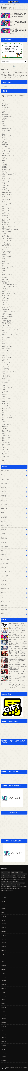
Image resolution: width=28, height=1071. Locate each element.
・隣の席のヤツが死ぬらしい (8, 346)
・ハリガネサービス (6, 380)
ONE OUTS (7, 872)
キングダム (4, 550)
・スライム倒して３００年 (8, 293)
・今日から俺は (5, 185)
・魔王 (2, 412)
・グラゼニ (4, 201)
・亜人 (2, 112)
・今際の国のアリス (6, 128)
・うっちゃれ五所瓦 (6, 135)
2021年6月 (3, 1022)
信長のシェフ (14, 877)
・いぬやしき (4, 127)
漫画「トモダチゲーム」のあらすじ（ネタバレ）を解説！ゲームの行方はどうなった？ (18, 648)
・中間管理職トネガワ (7, 320)
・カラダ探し (4, 166)
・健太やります (5, 213)
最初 (17, 881)
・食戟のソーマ (5, 281)
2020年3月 (3, 1041)
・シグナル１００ (5, 247)
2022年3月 (3, 988)
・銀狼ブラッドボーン (7, 199)
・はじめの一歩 (5, 369)
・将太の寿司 (4, 279)
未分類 (2, 512)
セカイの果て (3, 875)
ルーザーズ (8, 877)
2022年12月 (4, 954)
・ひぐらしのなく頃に (7, 387)
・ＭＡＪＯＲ (4, 423)
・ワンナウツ (4, 460)
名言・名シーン (5, 483)
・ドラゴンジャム (5, 348)
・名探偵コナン (5, 421)
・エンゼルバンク (5, 151)
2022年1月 (3, 996)
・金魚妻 (3, 187)
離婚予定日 (12, 888)
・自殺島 (3, 258)
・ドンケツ (4, 352)
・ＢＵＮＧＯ (4, 403)
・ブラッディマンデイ (7, 398)
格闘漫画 (3, 567)
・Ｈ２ (2, 141)
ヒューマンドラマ (5, 571)
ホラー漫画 (4, 609)
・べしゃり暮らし (5, 405)
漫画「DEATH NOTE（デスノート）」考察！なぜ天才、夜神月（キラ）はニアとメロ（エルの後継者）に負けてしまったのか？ (14, 631)
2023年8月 (3, 924)
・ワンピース (4, 462)
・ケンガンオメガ (5, 212)
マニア (23, 875)
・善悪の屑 (4, 302)
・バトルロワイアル (6, 377)
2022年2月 (3, 992)
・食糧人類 (4, 283)
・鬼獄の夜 (4, 171)
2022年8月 (3, 969)
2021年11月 (4, 1003)
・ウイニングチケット (7, 132)
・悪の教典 (4, 105)
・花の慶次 (4, 378)
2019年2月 (3, 1049)
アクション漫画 (5, 479)
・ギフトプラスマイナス (7, 173)
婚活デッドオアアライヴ (15, 879)
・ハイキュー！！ (5, 362)
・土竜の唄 (4, 428)
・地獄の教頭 (4, 249)
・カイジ (3, 157)
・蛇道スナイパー (5, 268)
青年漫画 (3, 613)
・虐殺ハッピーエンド (7, 178)
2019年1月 (3, 1053)
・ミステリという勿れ (7, 417)
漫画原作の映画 (5, 588)
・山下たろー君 (5, 435)
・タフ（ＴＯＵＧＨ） (7, 314)
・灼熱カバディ (5, 263)
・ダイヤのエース (5, 309)
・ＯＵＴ (3, 98)
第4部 (15, 884)
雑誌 (2, 597)
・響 (2, 392)
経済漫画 (3, 487)
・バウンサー (4, 364)
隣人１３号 (3, 888)
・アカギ (3, 102)
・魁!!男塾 (3, 233)
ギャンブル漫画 (5, 470)
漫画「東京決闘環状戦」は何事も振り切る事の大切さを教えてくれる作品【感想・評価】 (18, 666)
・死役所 (3, 261)
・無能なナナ (4, 426)
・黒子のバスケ (5, 208)
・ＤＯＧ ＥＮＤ (5, 345)
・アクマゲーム (5, 107)
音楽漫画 (3, 491)
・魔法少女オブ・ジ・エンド (8, 416)
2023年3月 (3, 943)
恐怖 (8, 881)
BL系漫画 (3, 521)
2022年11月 (4, 958)
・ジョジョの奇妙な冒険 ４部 (9, 286)
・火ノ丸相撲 (4, 391)
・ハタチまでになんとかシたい (9, 371)
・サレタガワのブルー (7, 240)
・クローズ (4, 205)
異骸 (11, 884)
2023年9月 (3, 920)
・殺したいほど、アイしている (9, 222)
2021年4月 (3, 1030)
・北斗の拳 (4, 410)
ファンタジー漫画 (5, 601)
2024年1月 (3, 905)
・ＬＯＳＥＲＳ (5, 451)
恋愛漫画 (3, 580)
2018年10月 (4, 1056)
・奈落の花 (4, 355)
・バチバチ (4, 373)
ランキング (4, 475)
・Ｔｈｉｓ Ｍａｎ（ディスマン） (10, 329)
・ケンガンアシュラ (6, 210)
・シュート (4, 272)
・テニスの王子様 (5, 338)
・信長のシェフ (5, 361)
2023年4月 (3, 939)
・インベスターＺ (5, 130)
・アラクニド (4, 118)
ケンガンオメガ (14, 873)
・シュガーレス (5, 276)
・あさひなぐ (4, 111)
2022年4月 (3, 984)
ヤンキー (3, 877)
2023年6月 (3, 931)
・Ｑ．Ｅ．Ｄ (4, 183)
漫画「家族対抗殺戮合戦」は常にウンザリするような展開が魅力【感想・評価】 (18, 637)
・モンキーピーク (5, 430)
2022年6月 (3, 977)
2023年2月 (3, 946)
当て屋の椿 (3, 881)
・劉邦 (2, 446)
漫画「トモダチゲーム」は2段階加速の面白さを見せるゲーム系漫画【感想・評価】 (18, 643)
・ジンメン (4, 290)
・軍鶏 (2, 265)
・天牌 (2, 341)
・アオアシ (4, 100)
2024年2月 (3, 901)
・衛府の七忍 (4, 144)
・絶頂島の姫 (4, 300)
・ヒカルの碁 (4, 385)
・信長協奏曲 (4, 359)
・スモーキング (5, 291)
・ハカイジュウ (5, 366)
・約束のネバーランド (7, 431)
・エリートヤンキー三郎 (7, 148)
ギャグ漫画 (4, 517)
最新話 (23, 883)
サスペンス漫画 (5, 559)
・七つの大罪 (4, 353)
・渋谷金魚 (4, 254)
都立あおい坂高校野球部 (6, 886)
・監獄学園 (4, 167)
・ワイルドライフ (5, 456)
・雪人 (2, 439)
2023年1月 (3, 950)
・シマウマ (4, 260)
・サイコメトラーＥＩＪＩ (8, 231)
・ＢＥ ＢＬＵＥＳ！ (7, 384)
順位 (18, 888)
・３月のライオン (5, 237)
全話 (19, 877)
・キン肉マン (4, 198)
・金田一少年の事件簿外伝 (8, 194)
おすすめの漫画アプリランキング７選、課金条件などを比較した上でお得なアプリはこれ (18, 625)
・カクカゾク (4, 159)
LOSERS (2, 872)
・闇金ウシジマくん (6, 437)
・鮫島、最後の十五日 (7, 238)
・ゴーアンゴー (5, 217)
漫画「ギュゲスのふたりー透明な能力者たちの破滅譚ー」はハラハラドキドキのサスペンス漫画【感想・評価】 (14, 679)
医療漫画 (3, 496)
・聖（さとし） (5, 235)
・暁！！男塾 (4, 104)
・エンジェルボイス (6, 150)
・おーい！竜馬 (5, 153)
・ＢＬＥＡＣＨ (5, 400)
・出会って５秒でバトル (7, 323)
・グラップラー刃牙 (6, 203)
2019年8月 (3, 1045)
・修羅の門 (4, 277)
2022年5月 (3, 980)
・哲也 (2, 336)
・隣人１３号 (4, 449)
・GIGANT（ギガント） (7, 169)
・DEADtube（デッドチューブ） (9, 334)
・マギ (2, 414)
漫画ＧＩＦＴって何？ (7, 525)
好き (2, 879)
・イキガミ (4, 123)
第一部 (18, 884)
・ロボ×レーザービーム (7, 455)
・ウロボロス (4, 139)
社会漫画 (3, 529)
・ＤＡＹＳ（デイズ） (7, 327)
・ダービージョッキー (7, 307)
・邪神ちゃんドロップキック (8, 267)
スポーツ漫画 (4, 576)
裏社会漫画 (4, 605)
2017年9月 (3, 1060)
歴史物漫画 (4, 538)
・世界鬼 (3, 297)
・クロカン (4, 206)
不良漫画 (3, 584)
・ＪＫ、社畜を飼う (6, 244)
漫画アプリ (4, 500)
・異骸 (2, 121)
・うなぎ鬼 (4, 137)
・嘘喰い (3, 134)
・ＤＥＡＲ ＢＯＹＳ (7, 325)
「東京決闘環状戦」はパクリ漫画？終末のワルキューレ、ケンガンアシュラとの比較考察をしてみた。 (14, 672)
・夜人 (2, 433)
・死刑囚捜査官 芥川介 (7, 245)
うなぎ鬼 (21, 872)
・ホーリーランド (5, 407)
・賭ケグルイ (4, 160)
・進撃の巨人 (4, 288)
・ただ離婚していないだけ (8, 311)
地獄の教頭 (23, 877)
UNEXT (3, 533)
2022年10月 (4, 962)
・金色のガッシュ (5, 228)
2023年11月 (4, 912)
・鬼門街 (3, 176)
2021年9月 (3, 1011)
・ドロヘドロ (4, 350)
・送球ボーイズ (5, 304)
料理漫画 (3, 542)
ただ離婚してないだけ (5, 873)
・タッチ (3, 313)
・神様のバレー (5, 164)
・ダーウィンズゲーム (7, 306)
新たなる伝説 (12, 881)
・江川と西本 (4, 143)
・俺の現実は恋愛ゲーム (7, 155)
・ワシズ (3, 458)
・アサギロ (4, 109)
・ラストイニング (5, 444)
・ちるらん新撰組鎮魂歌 (7, 322)
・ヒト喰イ (4, 389)
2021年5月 (3, 1026)
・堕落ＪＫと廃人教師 (7, 316)
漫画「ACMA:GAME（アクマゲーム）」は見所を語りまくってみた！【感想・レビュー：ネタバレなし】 (14, 686)
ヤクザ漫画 (4, 504)
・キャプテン (4, 180)
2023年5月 (3, 935)
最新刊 (19, 883)
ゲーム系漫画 (4, 546)
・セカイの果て (5, 299)
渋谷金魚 (3, 884)
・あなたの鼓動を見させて (8, 116)
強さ (22, 879)
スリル (24, 873)
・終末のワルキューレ (7, 274)
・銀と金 (3, 196)
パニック (19, 875)
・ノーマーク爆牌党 (6, 357)
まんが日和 (4, 86)
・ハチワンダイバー (6, 375)
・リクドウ (4, 447)
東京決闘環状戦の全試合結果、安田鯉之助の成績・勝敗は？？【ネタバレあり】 (18, 660)
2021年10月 (4, 1007)
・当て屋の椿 (4, 114)
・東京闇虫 (4, 343)
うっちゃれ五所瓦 (14, 872)
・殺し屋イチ (4, 224)
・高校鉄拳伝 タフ (6, 215)
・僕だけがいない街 (6, 408)
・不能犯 (3, 396)
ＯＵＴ (10, 890)
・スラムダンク (5, 295)
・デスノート (4, 330)
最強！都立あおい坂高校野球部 (7, 883)
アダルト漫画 (4, 563)
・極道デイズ (4, 221)
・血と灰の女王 (5, 318)
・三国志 (3, 242)
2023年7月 (3, 927)
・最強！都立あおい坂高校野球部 (10, 229)
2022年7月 (3, 973)
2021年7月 (3, 1018)
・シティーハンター (6, 252)
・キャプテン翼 (5, 182)
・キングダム (4, 189)
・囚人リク (4, 270)
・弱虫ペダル (4, 440)
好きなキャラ (6, 879)
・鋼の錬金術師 (5, 368)
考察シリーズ (4, 508)
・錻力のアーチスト (6, 401)
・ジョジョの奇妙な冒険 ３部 (9, 284)
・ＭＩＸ (3, 419)
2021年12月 (4, 999)
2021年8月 (3, 1015)
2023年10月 (4, 916)
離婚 (8, 888)
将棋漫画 (3, 592)
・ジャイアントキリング (7, 256)
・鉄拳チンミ (4, 332)
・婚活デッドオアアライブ (8, 226)
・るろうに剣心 (5, 453)
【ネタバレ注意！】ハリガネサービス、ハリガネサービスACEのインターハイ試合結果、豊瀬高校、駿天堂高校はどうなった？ (14, 654)
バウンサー (13, 875)
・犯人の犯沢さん (5, 382)
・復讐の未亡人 (5, 394)
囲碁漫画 (3, 555)
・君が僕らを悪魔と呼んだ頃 (8, 174)
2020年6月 (3, 1037)
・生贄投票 (4, 125)
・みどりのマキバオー (7, 424)
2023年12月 (4, 908)
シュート (20, 873)
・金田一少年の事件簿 (7, 192)
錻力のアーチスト (23, 886)
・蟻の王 (3, 120)
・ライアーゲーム (5, 442)
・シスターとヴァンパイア (8, 251)
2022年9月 (3, 965)
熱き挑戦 (7, 884)
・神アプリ (4, 162)
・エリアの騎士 (5, 146)
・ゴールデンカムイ (6, 219)
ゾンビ (9, 875)
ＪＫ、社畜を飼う (4, 890)
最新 (16, 883)
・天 (2, 339)
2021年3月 (3, 1034)
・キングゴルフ (5, 190)
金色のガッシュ (15, 886)
